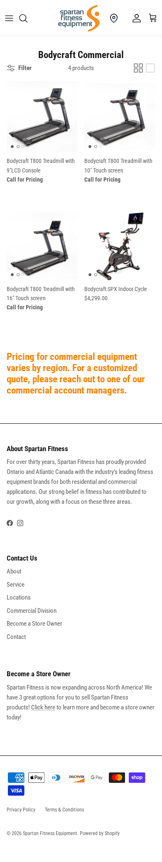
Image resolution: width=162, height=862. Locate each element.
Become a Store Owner (34, 623)
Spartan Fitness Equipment (50, 833)
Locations (19, 597)
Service (16, 584)
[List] (150, 68)
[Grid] (138, 68)
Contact (16, 637)
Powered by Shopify (100, 833)
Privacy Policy (21, 810)
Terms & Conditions (64, 810)
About (14, 571)
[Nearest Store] (114, 18)
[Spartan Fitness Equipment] (79, 18)
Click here (43, 707)
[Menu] (9, 18)
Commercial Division (31, 610)
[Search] (27, 18)
